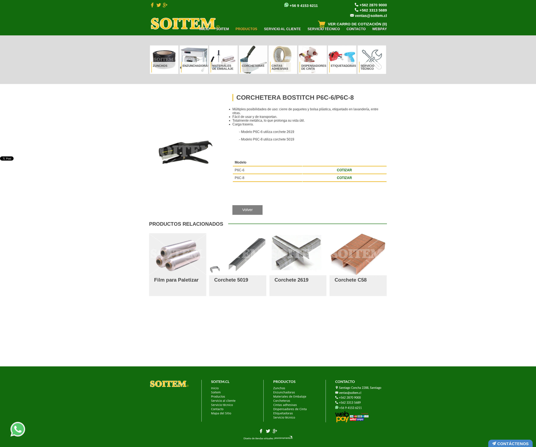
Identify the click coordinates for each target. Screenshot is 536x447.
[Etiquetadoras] (342, 59)
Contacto (356, 29)
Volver (247, 210)
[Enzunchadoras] (194, 59)
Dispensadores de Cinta (313, 67)
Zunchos (160, 65)
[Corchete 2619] (298, 254)
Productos (246, 29)
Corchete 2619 (291, 280)
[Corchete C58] (358, 254)
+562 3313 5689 (372, 10)
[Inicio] (185, 23)
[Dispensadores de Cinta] (312, 59)
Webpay (379, 29)
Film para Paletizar (176, 280)
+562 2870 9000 (372, 5)
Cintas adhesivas (280, 67)
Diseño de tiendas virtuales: (259, 438)
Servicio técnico (324, 29)
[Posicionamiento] (283, 438)
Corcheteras (253, 65)
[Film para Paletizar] (177, 254)
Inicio (204, 29)
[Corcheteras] (253, 59)
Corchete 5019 (231, 280)
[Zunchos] (164, 59)
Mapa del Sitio (221, 413)
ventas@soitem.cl (370, 16)
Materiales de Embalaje (222, 67)
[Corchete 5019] (237, 254)
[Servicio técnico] (372, 59)
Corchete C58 (351, 280)
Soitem (222, 29)
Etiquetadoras (343, 65)
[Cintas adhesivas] (283, 59)
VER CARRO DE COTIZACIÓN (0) (357, 24)
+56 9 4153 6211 (303, 6)
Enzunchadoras (194, 65)
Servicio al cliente (282, 29)
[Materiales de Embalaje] (223, 59)
